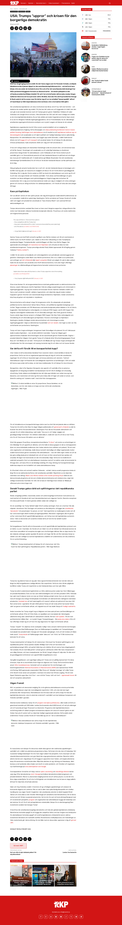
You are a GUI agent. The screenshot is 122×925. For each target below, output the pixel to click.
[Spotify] (56, 917)
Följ (109, 19)
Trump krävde (23, 634)
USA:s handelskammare (22, 665)
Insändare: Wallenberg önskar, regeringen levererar (21, 882)
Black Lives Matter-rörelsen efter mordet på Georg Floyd (44, 475)
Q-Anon (51, 442)
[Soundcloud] (51, 917)
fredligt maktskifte (69, 606)
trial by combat (22, 250)
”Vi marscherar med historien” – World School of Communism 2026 (101, 93)
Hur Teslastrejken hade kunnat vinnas (100, 81)
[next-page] (14, 889)
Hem (11, 9)
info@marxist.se (65, 912)
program (32, 800)
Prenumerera (106, 31)
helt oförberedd (27, 260)
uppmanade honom (68, 675)
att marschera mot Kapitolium (38, 245)
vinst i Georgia (35, 774)
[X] (16, 28)
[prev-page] (11, 889)
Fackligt (94, 78)
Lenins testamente (69, 852)
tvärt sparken (59, 616)
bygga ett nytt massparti (28, 140)
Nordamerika (22, 11)
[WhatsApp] (25, 28)
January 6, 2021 (36, 231)
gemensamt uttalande (61, 427)
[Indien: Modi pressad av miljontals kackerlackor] (65, 876)
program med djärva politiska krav (48, 703)
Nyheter (16, 9)
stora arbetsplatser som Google (35, 766)
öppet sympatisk (41, 260)
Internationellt (23, 9)
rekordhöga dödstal (62, 771)
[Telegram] (21, 28)
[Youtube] (76, 917)
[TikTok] (66, 917)
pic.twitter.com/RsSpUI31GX (21, 273)
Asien (65, 880)
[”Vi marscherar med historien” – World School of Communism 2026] (85, 92)
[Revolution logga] (14, 3)
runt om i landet (53, 323)
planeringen (14, 265)
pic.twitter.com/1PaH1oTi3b (31, 226)
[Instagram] (46, 917)
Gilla (109, 15)
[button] (109, 3)
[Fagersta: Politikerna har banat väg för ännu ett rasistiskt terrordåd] (43, 876)
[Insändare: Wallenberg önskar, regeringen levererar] (21, 876)
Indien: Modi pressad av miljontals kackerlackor (65, 883)
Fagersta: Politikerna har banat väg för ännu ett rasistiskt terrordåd (43, 882)
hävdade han (23, 601)
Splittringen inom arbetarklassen (32, 132)
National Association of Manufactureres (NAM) (40, 667)
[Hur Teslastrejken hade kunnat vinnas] (85, 80)
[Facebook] (12, 28)
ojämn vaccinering (47, 771)
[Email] (29, 28)
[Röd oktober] (81, 917)
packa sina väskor (63, 619)
